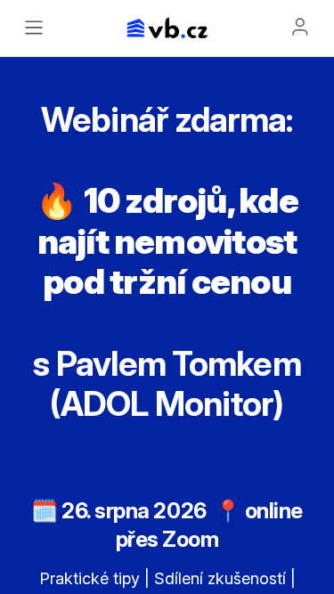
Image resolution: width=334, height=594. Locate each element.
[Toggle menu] (33, 27)
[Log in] (300, 26)
